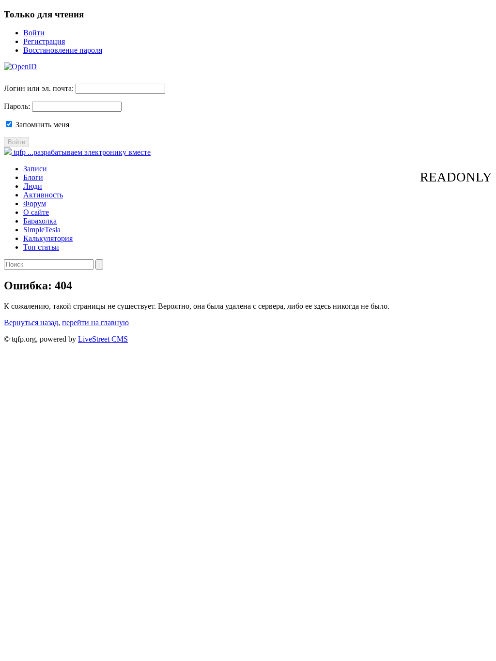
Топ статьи (41, 247)
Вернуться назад (31, 322)
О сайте (36, 212)
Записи (35, 169)
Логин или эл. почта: (39, 88)
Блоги (33, 177)
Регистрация (44, 41)
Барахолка (40, 221)
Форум (34, 203)
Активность (43, 195)
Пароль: (17, 106)
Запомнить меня (41, 124)
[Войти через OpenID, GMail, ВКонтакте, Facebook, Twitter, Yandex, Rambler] (20, 66)
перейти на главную (95, 322)
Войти (34, 33)
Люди (32, 186)
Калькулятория (48, 238)
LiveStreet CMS (103, 339)
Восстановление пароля (62, 50)
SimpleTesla (42, 229)
